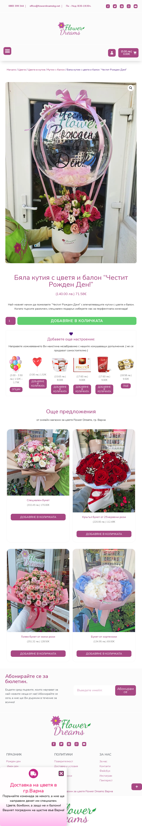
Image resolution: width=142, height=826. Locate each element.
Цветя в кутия (36, 69)
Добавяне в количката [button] (38, 384)
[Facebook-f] (108, 6)
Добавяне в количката (77, 320)
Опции (16, 389)
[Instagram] (129, 6)
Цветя (22, 69)
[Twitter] (115, 6)
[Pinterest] (122, 6)
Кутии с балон (56, 69)
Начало (11, 69)
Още (125, 385)
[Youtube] (135, 6)
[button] (7, 51)
